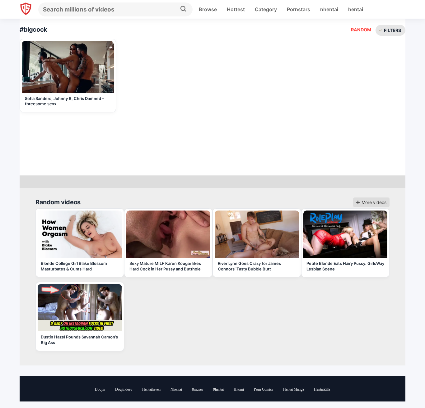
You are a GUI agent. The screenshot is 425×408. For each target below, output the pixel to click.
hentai (355, 9)
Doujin (100, 389)
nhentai (329, 9)
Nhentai (176, 389)
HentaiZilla (322, 389)
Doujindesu (123, 389)
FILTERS (392, 30)
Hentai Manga (293, 389)
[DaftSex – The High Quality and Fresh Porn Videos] (26, 9)
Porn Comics (263, 389)
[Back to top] (403, 387)
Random (361, 29)
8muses (197, 389)
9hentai (218, 389)
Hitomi (239, 389)
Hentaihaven (151, 389)
